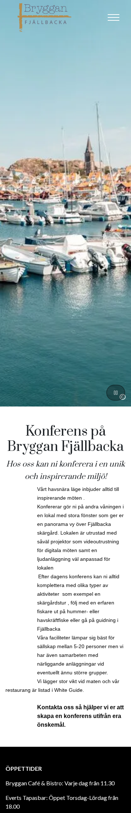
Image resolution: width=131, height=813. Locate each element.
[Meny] (113, 17)
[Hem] (45, 17)
